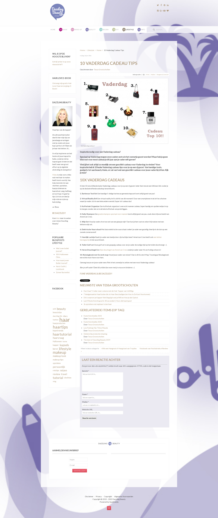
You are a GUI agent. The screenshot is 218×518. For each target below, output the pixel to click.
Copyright (108, 496)
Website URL (87, 409)
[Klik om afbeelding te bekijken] (124, 111)
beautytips (57, 312)
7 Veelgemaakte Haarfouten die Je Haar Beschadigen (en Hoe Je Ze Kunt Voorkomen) (117, 294)
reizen (63, 370)
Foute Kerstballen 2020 (93, 322)
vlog (54, 381)
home (65, 341)
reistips (56, 370)
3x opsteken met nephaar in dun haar (98, 304)
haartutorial (62, 334)
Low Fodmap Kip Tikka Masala (96, 328)
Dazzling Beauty (119, 499)
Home (53, 30)
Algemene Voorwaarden (123, 496)
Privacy (99, 496)
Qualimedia (113, 502)
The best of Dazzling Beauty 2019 (97, 340)
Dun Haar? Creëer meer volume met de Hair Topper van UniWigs (109, 291)
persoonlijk (59, 366)
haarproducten (59, 323)
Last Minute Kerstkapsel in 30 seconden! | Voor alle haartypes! (108, 301)
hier (57, 218)
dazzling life (57, 316)
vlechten (67, 377)
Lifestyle (90, 50)
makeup (59, 352)
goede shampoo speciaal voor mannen (112, 214)
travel (64, 374)
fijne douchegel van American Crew (113, 250)
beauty (61, 309)
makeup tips (58, 359)
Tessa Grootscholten (102, 69)
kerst (55, 348)
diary (65, 316)
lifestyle (65, 349)
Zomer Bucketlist (63, 272)
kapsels (64, 345)
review (56, 374)
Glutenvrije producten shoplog (95, 334)
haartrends (58, 330)
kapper (56, 345)
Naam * (85, 394)
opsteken (57, 363)
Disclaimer (89, 496)
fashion (55, 320)
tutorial (58, 378)
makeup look (59, 355)
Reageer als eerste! (163, 74)
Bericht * (85, 371)
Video (54, 175)
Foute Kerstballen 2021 (93, 316)
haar (64, 319)
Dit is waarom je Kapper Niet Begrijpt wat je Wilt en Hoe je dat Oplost (111, 297)
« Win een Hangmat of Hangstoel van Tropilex (119, 348)
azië (54, 309)
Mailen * (85, 402)
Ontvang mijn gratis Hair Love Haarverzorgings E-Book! (62, 86)
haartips (60, 327)
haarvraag (58, 337)
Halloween (57, 341)
